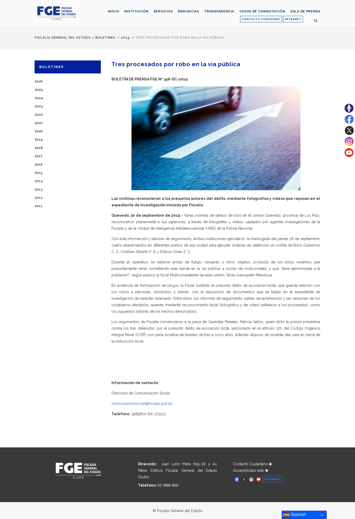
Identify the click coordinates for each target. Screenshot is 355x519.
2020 (39, 131)
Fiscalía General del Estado (63, 37)
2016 (39, 164)
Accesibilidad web (249, 470)
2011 (38, 206)
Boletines (105, 37)
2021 (39, 123)
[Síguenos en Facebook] (349, 122)
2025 (39, 90)
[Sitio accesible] (349, 111)
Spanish (298, 514)
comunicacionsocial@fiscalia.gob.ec (142, 403)
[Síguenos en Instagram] (349, 145)
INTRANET (293, 19)
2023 (39, 106)
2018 (39, 148)
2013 (39, 189)
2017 (38, 156)
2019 (125, 37)
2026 (39, 81)
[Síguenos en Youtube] (349, 156)
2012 (39, 198)
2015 (39, 173)
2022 (39, 115)
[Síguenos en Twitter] (349, 134)
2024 (39, 98)
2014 (39, 181)
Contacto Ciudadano (251, 464)
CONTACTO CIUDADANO (261, 19)
